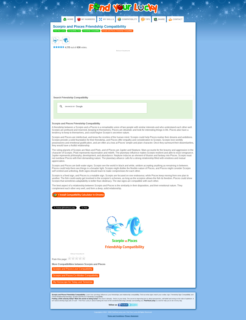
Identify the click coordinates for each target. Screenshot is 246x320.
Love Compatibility (72, 269)
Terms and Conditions (116, 316)
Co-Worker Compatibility (75, 275)
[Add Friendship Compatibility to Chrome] (78, 195)
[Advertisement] (123, 72)
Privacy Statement (131, 316)
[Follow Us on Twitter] (133, 308)
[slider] (58, 47)
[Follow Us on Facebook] (123, 308)
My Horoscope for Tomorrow (73, 282)
